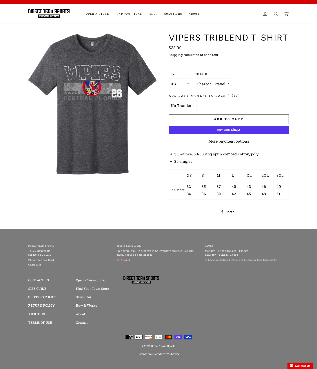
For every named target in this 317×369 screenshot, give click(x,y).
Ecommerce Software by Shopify (158, 354)
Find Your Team (129, 13)
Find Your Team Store (92, 288)
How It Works (86, 305)
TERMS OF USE (40, 322)
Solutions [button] (173, 13)
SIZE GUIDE (37, 288)
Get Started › (123, 260)
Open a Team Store (90, 280)
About (194, 13)
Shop (154, 13)
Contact (82, 322)
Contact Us (302, 365)
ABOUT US (36, 314)
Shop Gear (84, 297)
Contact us (34, 264)
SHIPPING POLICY (42, 297)
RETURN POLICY (41, 305)
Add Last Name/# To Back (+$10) (204, 95)
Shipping (176, 55)
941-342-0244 (46, 260)
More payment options (228, 141)
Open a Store (97, 13)
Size (173, 74)
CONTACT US (38, 280)
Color (201, 74)
